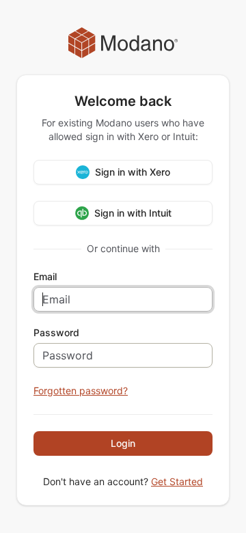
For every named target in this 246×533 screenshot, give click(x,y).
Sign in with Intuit (133, 213)
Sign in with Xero (132, 172)
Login (123, 443)
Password (56, 333)
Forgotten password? (80, 390)
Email (45, 277)
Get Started (177, 481)
